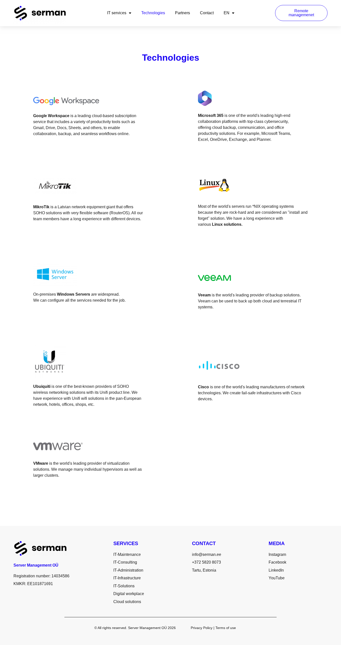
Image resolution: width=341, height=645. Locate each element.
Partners (182, 13)
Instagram (277, 554)
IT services (116, 13)
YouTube (277, 578)
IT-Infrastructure (127, 578)
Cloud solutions (127, 602)
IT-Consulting (125, 562)
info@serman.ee (206, 554)
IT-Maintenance (127, 554)
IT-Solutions (124, 586)
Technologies (153, 13)
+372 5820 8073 (206, 562)
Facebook (277, 562)
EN (226, 13)
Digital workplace (128, 594)
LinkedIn (276, 570)
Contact (207, 13)
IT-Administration (128, 570)
